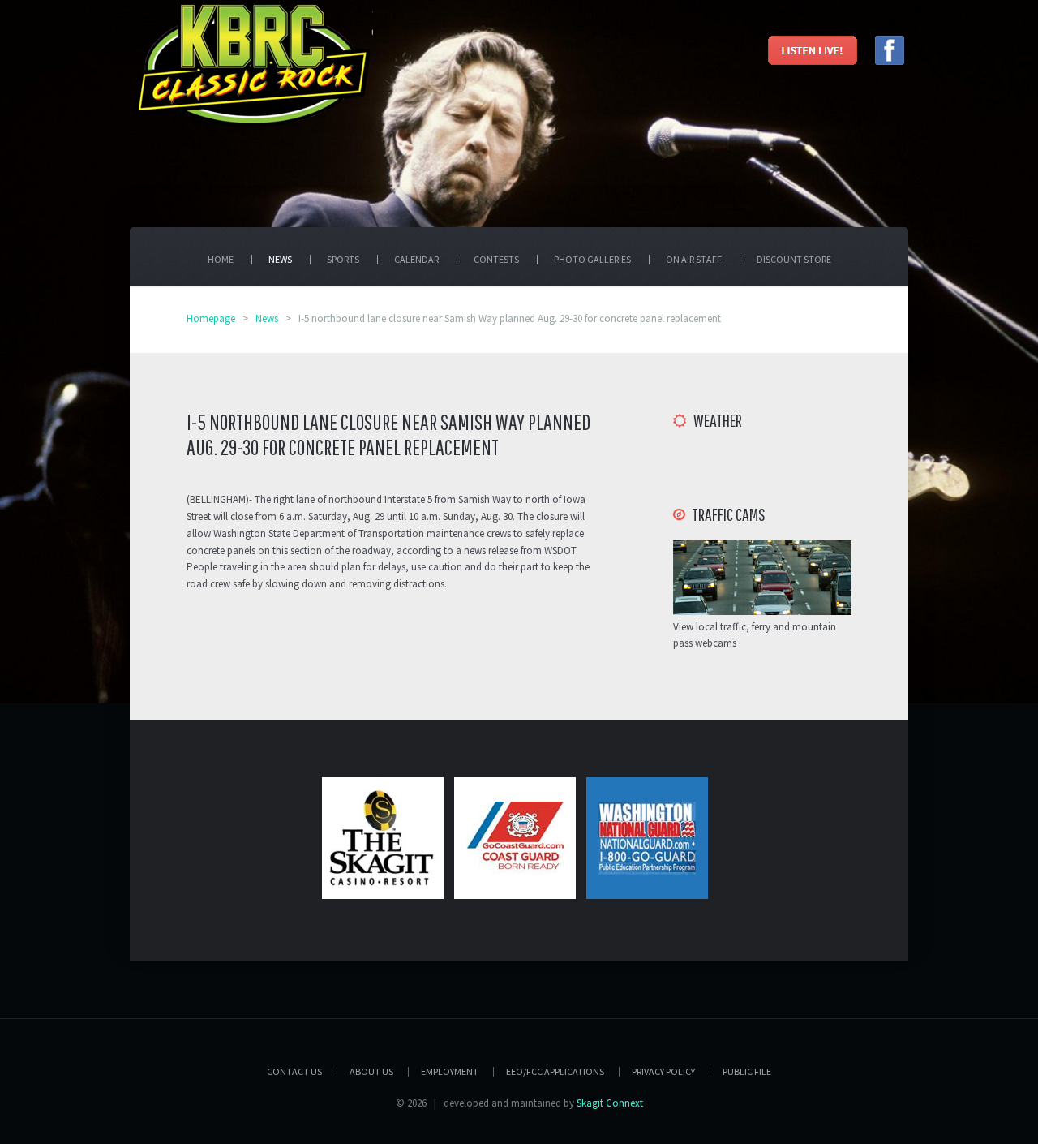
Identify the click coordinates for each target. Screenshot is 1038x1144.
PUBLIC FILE (747, 1071)
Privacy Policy (663, 1071)
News (266, 318)
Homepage (211, 318)
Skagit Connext (610, 1103)
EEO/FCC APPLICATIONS (555, 1071)
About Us (371, 1071)
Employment (449, 1071)
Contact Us (294, 1071)
